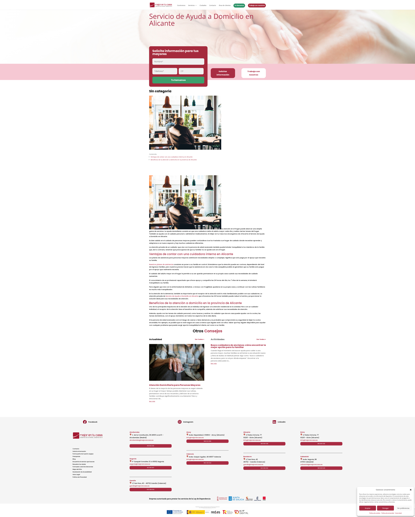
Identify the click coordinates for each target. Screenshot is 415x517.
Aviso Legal (76, 474)
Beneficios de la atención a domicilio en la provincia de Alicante (174, 160)
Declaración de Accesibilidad (82, 472)
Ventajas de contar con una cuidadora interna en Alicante (171, 157)
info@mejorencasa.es (195, 437)
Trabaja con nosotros (257, 5)
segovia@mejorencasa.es (140, 464)
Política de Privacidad (80, 477)
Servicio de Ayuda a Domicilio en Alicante (182, 296)
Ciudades (203, 5)
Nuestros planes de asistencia (161, 264)
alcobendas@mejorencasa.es (141, 440)
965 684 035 (264, 443)
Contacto (212, 5)
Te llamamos (239, 5)
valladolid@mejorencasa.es (311, 464)
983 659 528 (321, 468)
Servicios (191, 5)
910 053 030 (150, 446)
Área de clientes (225, 5)
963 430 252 (207, 463)
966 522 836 (207, 441)
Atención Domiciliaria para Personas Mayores (174, 385)
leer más (152, 401)
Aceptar (367, 508)
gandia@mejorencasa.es (139, 486)
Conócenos (181, 5)
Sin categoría (160, 91)
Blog (74, 459)
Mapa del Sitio (77, 469)
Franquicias (76, 456)
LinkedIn (282, 422)
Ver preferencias (403, 508)
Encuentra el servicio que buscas (83, 462)
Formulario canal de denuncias (83, 467)
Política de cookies (374, 513)
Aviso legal (398, 513)
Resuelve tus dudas (79, 464)
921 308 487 (150, 467)
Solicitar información (223, 73)
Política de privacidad (387, 513)
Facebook (92, 422)
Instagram (188, 422)
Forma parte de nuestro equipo (83, 454)
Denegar (385, 508)
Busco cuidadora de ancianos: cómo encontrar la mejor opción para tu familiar (238, 346)
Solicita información (79, 451)
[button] (411, 490)
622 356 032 (150, 489)
